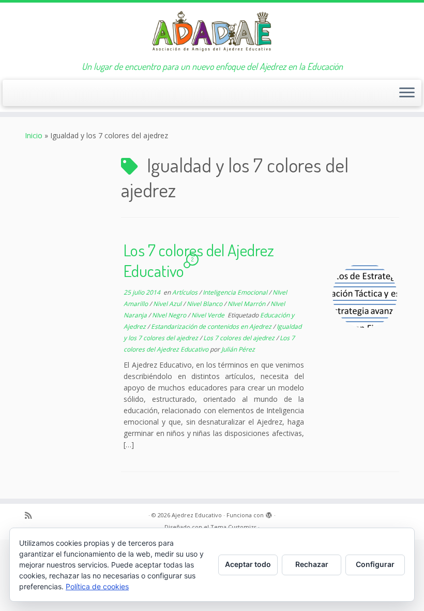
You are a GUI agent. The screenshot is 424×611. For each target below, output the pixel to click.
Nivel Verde (208, 315)
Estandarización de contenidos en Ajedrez (212, 326)
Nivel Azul (168, 303)
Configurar (375, 564)
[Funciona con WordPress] (268, 513)
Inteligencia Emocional (236, 292)
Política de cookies (97, 586)
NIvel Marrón (247, 303)
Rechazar (311, 564)
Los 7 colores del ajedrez (239, 337)
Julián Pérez (238, 349)
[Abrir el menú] (407, 93)
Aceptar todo (248, 564)
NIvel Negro (170, 315)
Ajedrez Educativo (197, 515)
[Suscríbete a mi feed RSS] (31, 515)
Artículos (185, 292)
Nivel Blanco (205, 303)
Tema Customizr (233, 527)
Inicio (33, 135)
